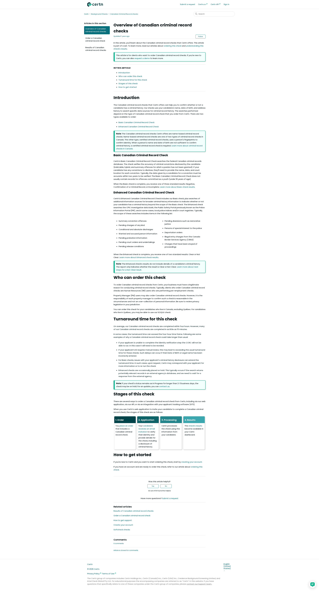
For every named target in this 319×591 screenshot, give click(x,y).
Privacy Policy (93, 573)
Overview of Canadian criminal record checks (95, 30)
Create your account (123, 525)
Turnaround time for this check (133, 80)
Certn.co (202, 4)
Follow (200, 36)
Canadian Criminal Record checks (124, 14)
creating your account (191, 462)
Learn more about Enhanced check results (138, 257)
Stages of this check (128, 83)
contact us (164, 386)
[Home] (95, 4)
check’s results (195, 425)
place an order (126, 425)
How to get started (128, 87)
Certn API (215, 4)
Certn (86, 14)
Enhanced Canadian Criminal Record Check (139, 126)
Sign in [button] (226, 4)
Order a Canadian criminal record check (95, 39)
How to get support (123, 520)
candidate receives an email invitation (146, 428)
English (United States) (227, 566)
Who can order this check (130, 76)
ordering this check (172, 46)
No (166, 486)
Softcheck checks (122, 529)
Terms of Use (108, 573)
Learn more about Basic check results (177, 187)
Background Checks (99, 14)
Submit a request (187, 4)
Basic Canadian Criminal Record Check (136, 122)
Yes (153, 486)
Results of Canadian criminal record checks (95, 49)
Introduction (124, 72)
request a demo (142, 58)
